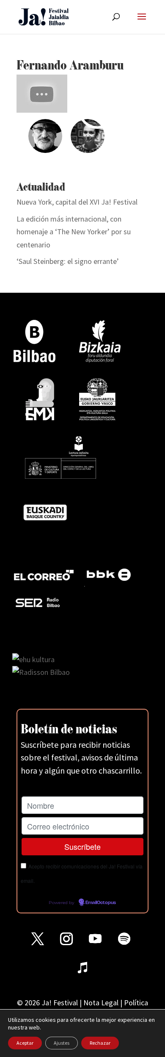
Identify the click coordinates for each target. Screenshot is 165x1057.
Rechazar (100, 1043)
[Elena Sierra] (87, 147)
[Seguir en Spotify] (124, 939)
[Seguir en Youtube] (95, 939)
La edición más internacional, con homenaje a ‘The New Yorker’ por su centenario (73, 232)
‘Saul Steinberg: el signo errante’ (67, 261)
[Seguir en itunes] (82, 967)
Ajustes (61, 1043)
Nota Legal (100, 1002)
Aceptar (24, 1043)
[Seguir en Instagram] (66, 939)
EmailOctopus (100, 903)
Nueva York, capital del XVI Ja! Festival (77, 202)
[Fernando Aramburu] (45, 147)
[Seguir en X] (37, 939)
